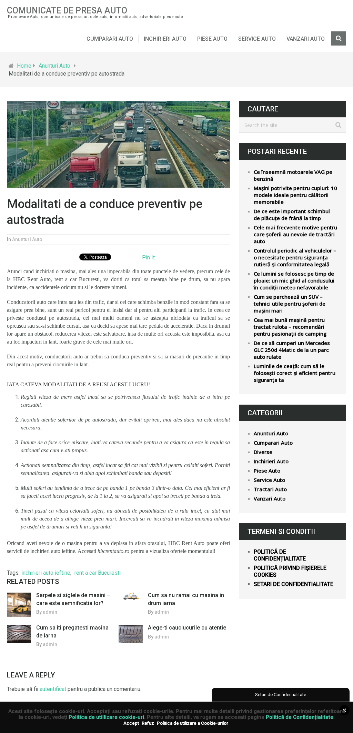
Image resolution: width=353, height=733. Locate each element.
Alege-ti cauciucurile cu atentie (187, 627)
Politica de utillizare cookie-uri (106, 717)
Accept (131, 723)
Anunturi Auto (54, 65)
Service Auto (257, 39)
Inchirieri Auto (165, 39)
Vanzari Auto (305, 39)
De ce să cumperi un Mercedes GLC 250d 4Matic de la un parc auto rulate (292, 349)
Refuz (148, 723)
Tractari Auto (270, 489)
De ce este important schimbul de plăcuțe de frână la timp (292, 214)
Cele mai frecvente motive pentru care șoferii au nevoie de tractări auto (295, 234)
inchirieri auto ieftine (45, 572)
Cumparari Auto (110, 39)
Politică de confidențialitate (280, 555)
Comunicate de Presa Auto (67, 10)
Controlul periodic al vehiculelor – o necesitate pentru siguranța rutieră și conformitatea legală (295, 257)
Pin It (148, 257)
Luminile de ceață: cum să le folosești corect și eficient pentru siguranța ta (294, 373)
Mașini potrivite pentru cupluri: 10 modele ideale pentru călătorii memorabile (295, 195)
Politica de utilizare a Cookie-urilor (192, 723)
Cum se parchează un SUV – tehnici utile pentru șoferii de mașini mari (289, 303)
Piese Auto (212, 39)
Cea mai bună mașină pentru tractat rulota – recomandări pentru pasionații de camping (290, 326)
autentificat (53, 689)
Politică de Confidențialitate (299, 717)
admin (50, 612)
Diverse (263, 451)
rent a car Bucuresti (97, 572)
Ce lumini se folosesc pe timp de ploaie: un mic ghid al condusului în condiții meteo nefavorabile (294, 280)
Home (24, 65)
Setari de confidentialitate (293, 584)
